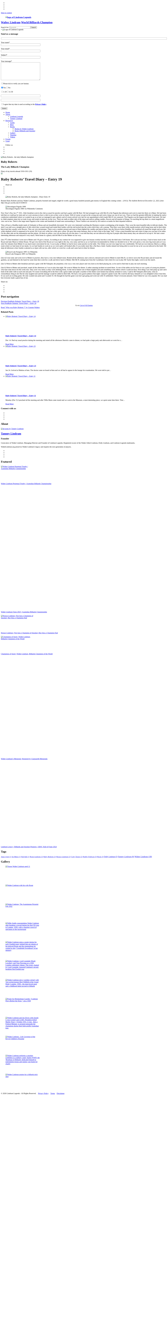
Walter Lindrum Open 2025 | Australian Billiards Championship (24, 612)
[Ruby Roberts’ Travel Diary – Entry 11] (86, 383)
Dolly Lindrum (110, 857)
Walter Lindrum (10, 22)
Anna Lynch (6, 857)
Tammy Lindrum (126, 857)
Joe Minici (16, 857)
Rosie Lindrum (36, 857)
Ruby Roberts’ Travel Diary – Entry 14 (20, 336)
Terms (52, 1093)
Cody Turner (77, 857)
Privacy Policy (43, 1093)
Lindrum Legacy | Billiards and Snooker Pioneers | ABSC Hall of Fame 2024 (29, 847)
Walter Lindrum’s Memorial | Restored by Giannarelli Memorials (24, 759)
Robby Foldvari (90, 857)
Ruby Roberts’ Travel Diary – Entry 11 (20, 396)
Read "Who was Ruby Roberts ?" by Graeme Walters (20, 307)
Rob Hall (25, 857)
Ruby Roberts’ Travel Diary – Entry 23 (20, 366)
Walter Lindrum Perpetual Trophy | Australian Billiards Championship (26, 484)
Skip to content (6, 13)
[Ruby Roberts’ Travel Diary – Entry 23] (86, 353)
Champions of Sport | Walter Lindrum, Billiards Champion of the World (27, 654)
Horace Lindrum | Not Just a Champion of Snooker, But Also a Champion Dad (29, 633)
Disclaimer (60, 1093)
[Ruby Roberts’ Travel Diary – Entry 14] (86, 323)
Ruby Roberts (50, 857)
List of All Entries (86, 305)
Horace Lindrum (63, 857)
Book (100, 857)
